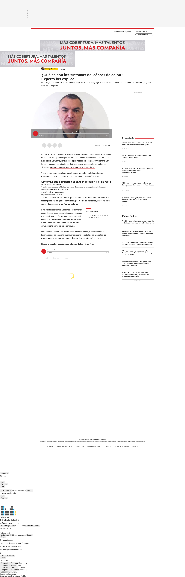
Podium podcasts (87, 458)
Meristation (125, 458)
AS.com (116, 451)
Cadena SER (109, 451)
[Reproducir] (35, 133)
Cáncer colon (56, 258)
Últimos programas (19, 490)
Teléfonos (126, 446)
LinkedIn (54, 145)
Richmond (66, 458)
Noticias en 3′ (6, 490)
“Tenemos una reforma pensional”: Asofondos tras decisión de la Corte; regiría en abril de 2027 (138, 253)
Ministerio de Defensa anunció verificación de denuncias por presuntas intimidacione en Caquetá (137, 233)
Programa (127, 32)
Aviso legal (50, 446)
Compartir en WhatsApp (10, 570)
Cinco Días (96, 455)
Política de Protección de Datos (64, 446)
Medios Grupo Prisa (49, 459)
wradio (88, 455)
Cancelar (10, 555)
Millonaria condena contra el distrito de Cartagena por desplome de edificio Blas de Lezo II (138, 185)
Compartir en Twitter (8, 565)
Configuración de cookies (93, 446)
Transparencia (106, 446)
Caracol (131, 451)
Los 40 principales (77, 451)
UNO (81, 455)
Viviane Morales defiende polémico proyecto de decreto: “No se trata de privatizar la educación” (135, 274)
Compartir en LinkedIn (9, 567)
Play (2, 486)
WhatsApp (60, 145)
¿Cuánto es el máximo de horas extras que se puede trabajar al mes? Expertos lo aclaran (137, 170)
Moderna (77, 458)
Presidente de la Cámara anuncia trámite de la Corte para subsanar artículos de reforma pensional (138, 223)
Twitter (49, 145)
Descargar (4, 574)
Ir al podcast (20, 526)
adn (123, 451)
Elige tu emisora (143, 34)
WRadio (92, 33)
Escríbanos (135, 446)
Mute (2, 482)
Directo (29, 490)
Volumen (4, 484)
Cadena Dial (104, 455)
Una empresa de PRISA (49, 454)
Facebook (44, 145)
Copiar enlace (6, 572)
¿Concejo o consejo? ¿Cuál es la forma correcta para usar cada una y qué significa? (136, 199)
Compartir (29, 526)
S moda (105, 458)
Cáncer (66, 258)
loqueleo (115, 458)
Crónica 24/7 (5, 517)
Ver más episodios (8, 526)
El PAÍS (67, 451)
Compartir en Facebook (10, 563)
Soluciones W (117, 446)
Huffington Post (70, 455)
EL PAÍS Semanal (112, 455)
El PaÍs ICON (96, 458)
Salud (63, 69)
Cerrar (3, 537)
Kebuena (130, 455)
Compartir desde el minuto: (12, 576)
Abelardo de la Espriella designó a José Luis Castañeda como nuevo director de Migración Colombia (136, 263)
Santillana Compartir (98, 451)
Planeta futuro (121, 455)
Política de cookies (79, 446)
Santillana (86, 451)
